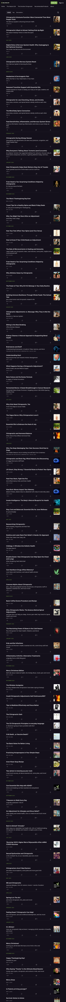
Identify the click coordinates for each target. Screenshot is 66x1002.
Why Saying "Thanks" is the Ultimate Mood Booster (24, 969)
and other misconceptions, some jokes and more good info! (24, 870)
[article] (33, 21)
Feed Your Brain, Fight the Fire (17, 479)
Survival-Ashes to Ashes (15, 998)
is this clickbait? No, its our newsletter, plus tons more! (22, 856)
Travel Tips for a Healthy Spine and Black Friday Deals (25, 205)
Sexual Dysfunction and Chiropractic (19, 853)
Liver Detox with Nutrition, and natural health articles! (22, 572)
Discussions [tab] (19, 12)
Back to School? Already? (15, 826)
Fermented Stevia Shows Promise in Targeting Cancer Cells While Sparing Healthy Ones (27, 391)
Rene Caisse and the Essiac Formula (19, 377)
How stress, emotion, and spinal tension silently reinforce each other (26, 113)
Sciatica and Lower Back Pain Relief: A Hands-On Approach (27, 535)
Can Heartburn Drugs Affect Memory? (20, 570)
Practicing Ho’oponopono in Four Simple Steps (22, 752)
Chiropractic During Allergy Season (19, 138)
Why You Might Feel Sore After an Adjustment (22, 216)
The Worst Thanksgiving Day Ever (18, 198)
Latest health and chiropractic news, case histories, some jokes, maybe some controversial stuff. (28, 252)
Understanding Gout (13, 355)
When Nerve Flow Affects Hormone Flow (18, 436)
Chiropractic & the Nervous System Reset (21, 62)
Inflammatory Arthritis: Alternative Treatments (23, 656)
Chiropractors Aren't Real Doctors (18, 868)
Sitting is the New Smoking (16, 325)
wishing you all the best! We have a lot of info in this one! (23, 946)
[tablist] (15, 12)
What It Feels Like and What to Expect (17, 368)
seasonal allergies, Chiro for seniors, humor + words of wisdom (25, 885)
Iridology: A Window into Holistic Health (20, 546)
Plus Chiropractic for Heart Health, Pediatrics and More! (22, 631)
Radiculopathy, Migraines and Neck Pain (18, 526)
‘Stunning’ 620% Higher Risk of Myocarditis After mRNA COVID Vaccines (26, 843)
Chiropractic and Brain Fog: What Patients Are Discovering (27, 459)
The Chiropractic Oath (14, 714)
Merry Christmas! (12, 943)
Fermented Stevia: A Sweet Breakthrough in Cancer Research (28, 388)
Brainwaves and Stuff (14, 347)
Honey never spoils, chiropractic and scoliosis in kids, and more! (25, 971)
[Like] (7, 26)
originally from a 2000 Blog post (16, 658)
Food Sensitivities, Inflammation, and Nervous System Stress (28, 122)
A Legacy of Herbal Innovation (15, 379)
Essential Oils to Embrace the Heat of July (21, 424)
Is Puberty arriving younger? (16, 989)
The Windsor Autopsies (14, 685)
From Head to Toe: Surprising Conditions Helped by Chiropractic (24, 183)
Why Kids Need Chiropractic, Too (18, 404)
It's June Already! (11, 512)
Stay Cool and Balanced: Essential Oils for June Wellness (26, 509)
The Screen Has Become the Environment (18, 49)
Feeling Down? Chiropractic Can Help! (20, 912)
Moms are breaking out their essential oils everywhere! (22, 788)
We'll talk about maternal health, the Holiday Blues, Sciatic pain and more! (28, 673)
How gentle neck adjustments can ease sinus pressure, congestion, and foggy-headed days (27, 141)
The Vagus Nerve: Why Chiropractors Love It (22, 415)
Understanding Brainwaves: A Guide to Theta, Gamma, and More (25, 349)
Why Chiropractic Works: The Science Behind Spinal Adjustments (25, 611)
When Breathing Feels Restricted (15, 561)
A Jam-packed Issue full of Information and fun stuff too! (23, 169)
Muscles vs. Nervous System (14, 316)
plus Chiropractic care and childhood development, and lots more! (25, 914)
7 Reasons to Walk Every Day (16, 800)
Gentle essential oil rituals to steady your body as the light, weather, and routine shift (27, 90)
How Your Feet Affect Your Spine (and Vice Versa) (24, 231)
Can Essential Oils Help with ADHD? (19, 785)
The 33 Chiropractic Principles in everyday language (25, 723)
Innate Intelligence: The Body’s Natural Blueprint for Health (27, 500)
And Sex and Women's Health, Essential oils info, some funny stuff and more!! (27, 646)
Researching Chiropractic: (15, 524)
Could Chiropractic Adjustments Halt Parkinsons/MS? (25, 696)
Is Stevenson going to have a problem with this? (20, 726)
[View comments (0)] (22, 26)
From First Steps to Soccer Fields (15, 406)
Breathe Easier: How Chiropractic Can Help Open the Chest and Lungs (27, 558)
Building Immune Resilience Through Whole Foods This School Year (28, 296)
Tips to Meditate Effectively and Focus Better (22, 705)
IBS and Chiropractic (13, 883)
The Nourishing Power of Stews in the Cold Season (24, 628)
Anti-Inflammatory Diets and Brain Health (18, 481)
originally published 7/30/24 (14, 802)
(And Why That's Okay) (13, 218)
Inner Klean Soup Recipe (15, 762)
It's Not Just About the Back (14, 186)
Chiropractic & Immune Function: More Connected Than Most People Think (28, 18)
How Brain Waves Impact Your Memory (20, 489)
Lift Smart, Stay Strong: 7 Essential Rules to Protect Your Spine (28, 469)
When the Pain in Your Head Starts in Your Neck (20, 79)
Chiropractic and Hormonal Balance (19, 433)
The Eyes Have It (11, 548)
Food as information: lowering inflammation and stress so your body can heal (27, 125)
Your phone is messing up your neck (19, 771)
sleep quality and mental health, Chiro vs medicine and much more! (26, 813)
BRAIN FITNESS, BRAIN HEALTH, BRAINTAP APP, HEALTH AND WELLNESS (28, 492)
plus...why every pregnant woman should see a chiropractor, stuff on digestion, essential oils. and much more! (26, 587)
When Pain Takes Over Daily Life (15, 537)
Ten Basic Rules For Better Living (18, 743)
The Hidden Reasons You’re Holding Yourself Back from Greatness (25, 452)
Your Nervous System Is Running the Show (18, 64)
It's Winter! (10, 927)
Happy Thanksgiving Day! (15, 958)
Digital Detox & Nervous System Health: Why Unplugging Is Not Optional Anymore (27, 46)
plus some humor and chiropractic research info (20, 299)
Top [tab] (13, 12)
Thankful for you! (11, 960)
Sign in (61, 3)
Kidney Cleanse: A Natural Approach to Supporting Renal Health (26, 337)
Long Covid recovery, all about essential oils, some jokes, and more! (26, 773)
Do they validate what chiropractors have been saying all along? (25, 687)
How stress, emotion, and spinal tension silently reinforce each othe (26, 102)
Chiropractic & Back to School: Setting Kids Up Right (25, 30)
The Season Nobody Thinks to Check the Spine (19, 32)
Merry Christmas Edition (15, 670)
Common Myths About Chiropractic (19, 584)
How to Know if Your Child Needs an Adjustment (23, 240)
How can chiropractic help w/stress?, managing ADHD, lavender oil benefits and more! (28, 930)
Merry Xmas (10, 980)
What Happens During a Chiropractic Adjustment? (24, 366)
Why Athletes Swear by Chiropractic (19, 273)
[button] (3, 6)
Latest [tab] (9, 12)
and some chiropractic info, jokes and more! (19, 900)
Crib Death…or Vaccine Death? (17, 734)
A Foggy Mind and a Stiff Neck (15, 461)
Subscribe (54, 3)
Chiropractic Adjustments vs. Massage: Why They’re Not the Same (28, 313)
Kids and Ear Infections (14, 643)
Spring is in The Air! (13, 897)
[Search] (58, 12)
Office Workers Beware (13, 327)
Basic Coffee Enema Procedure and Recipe (21, 601)
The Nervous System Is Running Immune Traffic (20, 22)
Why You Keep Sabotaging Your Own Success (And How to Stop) (27, 449)
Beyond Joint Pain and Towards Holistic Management (22, 357)
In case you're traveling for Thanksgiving (18, 207)
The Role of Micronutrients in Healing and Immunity (24, 249)
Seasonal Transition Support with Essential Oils (23, 87)
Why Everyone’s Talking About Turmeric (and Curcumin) (26, 151)
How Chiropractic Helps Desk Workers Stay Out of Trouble (27, 167)
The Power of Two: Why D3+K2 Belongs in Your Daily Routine (28, 286)
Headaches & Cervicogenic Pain (17, 76)
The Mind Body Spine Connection (18, 111)
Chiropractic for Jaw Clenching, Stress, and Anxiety (25, 100)
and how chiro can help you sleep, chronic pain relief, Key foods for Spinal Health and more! (28, 615)
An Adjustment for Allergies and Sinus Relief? (22, 811)
